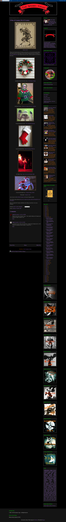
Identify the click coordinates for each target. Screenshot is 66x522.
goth (51, 473)
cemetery (48, 491)
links (20, 208)
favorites (51, 482)
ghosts (49, 487)
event (55, 472)
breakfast (50, 486)
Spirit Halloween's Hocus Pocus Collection (52, 131)
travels (48, 489)
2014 (46, 215)
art (46, 476)
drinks (55, 488)
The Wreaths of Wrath (32, 80)
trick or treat (46, 485)
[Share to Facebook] (28, 206)
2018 (46, 210)
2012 (46, 277)
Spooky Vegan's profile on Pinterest (49, 505)
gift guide (54, 485)
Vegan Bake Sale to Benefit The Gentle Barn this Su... (49, 249)
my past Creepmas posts (14, 54)
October (47, 261)
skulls (45, 477)
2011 (46, 278)
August (47, 264)
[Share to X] (27, 206)
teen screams (52, 499)
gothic (55, 473)
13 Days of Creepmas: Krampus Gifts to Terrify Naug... (49, 239)
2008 (46, 281)
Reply (13, 218)
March (47, 271)
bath (54, 487)
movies (45, 472)
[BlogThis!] (26, 206)
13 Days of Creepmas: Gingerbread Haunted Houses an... (50, 252)
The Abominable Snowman (30, 123)
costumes (45, 487)
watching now (50, 477)
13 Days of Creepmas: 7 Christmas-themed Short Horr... (50, 236)
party (46, 493)
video (50, 481)
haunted (45, 489)
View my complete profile (48, 24)
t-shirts (45, 490)
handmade (49, 490)
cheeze (55, 489)
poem (52, 497)
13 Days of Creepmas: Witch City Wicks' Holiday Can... (49, 233)
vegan (51, 470)
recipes (51, 480)
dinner (51, 478)
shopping (45, 471)
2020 (46, 207)
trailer (49, 496)
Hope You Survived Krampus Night (28, 174)
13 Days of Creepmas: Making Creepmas (49, 258)
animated (54, 493)
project (55, 499)
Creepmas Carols (27, 194)
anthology (47, 497)
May (47, 268)
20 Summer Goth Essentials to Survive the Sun (51, 123)
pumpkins (46, 474)
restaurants (46, 480)
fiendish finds (50, 472)
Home (25, 245)
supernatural (46, 496)
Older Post (38, 245)
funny (47, 495)
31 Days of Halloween (52, 471)
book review (53, 490)
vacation (45, 491)
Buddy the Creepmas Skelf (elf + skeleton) (29, 106)
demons (51, 491)
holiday (54, 474)
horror (54, 470)
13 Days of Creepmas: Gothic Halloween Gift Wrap (50, 221)
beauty (55, 479)
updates (50, 495)
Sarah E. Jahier (52, 19)
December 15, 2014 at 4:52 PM (20, 222)
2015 (46, 214)
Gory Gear (47, 499)
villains (54, 500)
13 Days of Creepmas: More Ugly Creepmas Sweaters (49, 242)
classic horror (47, 488)
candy (49, 485)
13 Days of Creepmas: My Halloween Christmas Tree (49, 224)
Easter (45, 499)
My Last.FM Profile (47, 99)
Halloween (46, 470)
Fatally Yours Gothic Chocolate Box (51, 153)
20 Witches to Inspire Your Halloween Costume (51, 176)
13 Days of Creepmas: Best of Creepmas (49, 219)
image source (25, 49)
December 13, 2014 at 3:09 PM (21, 214)
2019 (46, 208)
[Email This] (25, 206)
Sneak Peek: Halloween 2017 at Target (52, 108)
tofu (50, 500)
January (47, 274)
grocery (51, 485)
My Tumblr (45, 96)
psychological (54, 495)
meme (49, 500)
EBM (44, 495)
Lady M (13, 214)
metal (54, 491)
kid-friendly (54, 492)
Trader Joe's (51, 489)
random (50, 494)
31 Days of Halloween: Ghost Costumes (52, 160)
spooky (50, 479)
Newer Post (12, 245)
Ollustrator (36, 519)
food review (46, 473)
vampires (51, 496)
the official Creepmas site (21, 197)
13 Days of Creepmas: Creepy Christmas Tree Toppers (49, 230)
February (47, 272)
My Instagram (46, 94)
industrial (50, 492)
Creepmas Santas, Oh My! (30, 192)
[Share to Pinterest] (29, 206)
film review (48, 478)
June (47, 267)
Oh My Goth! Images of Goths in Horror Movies (52, 139)
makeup (51, 487)
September (48, 262)
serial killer (54, 494)
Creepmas (17, 208)
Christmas (14, 208)
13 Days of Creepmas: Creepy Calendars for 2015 (50, 255)
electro (50, 497)
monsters (45, 486)
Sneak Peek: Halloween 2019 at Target (52, 146)
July (46, 265)
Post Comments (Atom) (27, 249)
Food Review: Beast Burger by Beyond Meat (52, 168)
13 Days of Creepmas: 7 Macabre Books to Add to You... (50, 245)
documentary (46, 494)
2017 (46, 211)
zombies (52, 488)
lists (48, 476)
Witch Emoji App (50, 115)
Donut (13, 222)
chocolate (54, 486)
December (48, 217)
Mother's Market (46, 500)
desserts (50, 475)
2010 (46, 280)
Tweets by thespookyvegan (48, 84)
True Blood (52, 500)
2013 (46, 275)
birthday (51, 493)
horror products (53, 476)
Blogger (43, 519)
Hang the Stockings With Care (30, 148)
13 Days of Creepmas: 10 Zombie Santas (49, 227)
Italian (49, 493)
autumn (50, 474)
